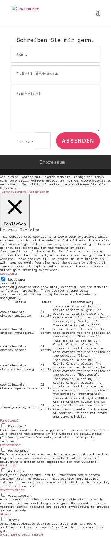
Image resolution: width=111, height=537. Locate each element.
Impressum (52, 162)
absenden (78, 140)
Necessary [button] (8, 273)
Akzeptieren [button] (39, 192)
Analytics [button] (8, 465)
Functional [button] (9, 420)
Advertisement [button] (12, 489)
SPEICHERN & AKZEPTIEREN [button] (21, 534)
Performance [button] (10, 444)
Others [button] (5, 514)
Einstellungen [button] (14, 191)
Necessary (16, 279)
